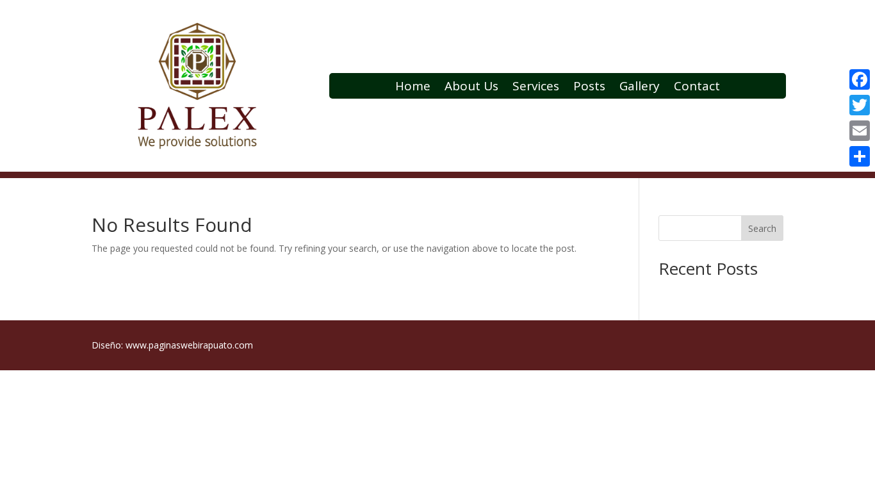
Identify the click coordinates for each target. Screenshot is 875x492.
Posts (589, 87)
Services (535, 87)
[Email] (859, 131)
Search (762, 228)
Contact (697, 87)
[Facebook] (859, 79)
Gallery (639, 87)
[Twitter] (859, 105)
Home (412, 87)
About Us (471, 87)
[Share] (859, 156)
